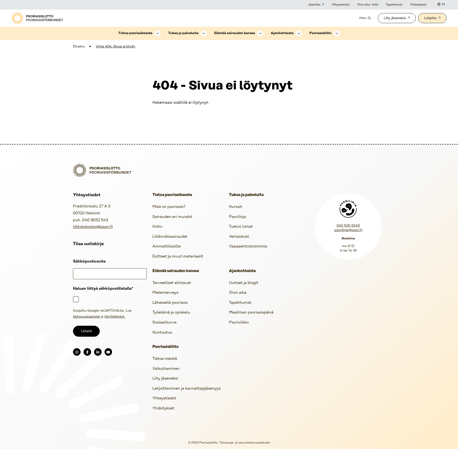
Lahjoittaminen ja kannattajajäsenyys (186, 389)
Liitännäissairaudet (169, 237)
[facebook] (87, 352)
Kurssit (235, 207)
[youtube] (108, 352)
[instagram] (77, 352)
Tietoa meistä (164, 359)
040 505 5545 (348, 225)
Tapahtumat (394, 4)
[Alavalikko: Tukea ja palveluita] (204, 33)
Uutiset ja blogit (243, 283)
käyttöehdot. (114, 317)
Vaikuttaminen (166, 369)
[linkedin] (98, 352)
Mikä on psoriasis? (168, 207)
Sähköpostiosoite (89, 261)
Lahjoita (430, 18)
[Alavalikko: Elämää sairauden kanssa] (260, 33)
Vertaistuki (239, 237)
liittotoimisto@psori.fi (93, 227)
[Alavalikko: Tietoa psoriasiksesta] (158, 33)
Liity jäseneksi (395, 18)
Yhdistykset (418, 4)
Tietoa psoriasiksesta (135, 33)
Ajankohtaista (282, 33)
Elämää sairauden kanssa (234, 33)
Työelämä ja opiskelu (171, 312)
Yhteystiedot (340, 4)
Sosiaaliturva (164, 322)
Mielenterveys (165, 293)
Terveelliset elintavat (171, 283)
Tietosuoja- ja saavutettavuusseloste (244, 442)
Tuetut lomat (241, 227)
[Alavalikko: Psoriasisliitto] (337, 33)
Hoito (157, 227)
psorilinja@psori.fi (348, 230)
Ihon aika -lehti (367, 4)
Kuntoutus (162, 332)
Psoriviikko (239, 322)
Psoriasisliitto (320, 33)
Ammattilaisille (166, 246)
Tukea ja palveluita (183, 33)
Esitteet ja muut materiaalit (177, 256)
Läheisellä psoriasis (170, 303)
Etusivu (79, 46)
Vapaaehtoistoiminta (248, 246)
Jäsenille (314, 4)
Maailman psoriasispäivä (251, 312)
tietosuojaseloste (86, 317)
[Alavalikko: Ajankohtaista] (299, 33)
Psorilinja (237, 217)
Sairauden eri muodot (172, 217)
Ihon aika (237, 293)
